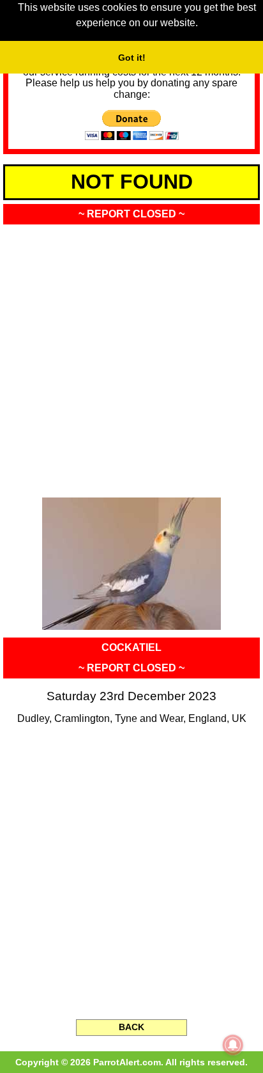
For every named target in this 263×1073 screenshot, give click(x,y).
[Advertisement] (131, 357)
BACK (131, 1027)
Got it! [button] (132, 57)
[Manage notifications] (233, 1045)
